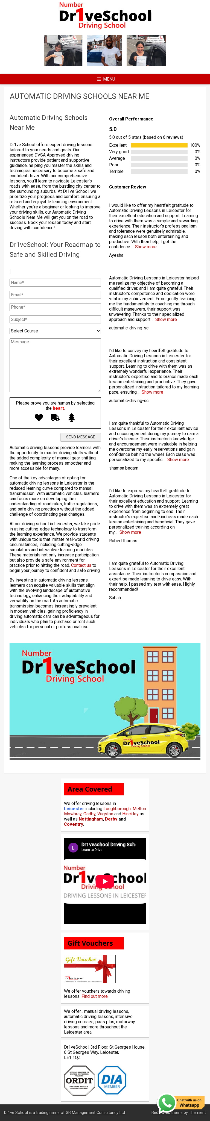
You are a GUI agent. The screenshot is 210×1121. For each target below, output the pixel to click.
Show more (146, 246)
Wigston (105, 813)
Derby (111, 819)
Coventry (73, 824)
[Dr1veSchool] (104, 28)
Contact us (81, 565)
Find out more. (95, 996)
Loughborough (117, 808)
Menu (109, 79)
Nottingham (91, 819)
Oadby (89, 813)
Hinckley (130, 813)
